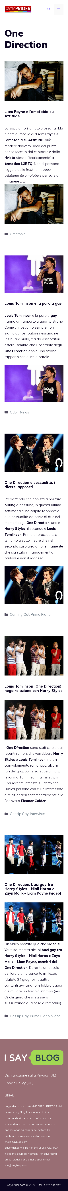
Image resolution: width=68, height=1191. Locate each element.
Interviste (37, 814)
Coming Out (19, 614)
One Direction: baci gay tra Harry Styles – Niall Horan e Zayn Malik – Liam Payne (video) (33, 888)
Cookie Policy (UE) (19, 1083)
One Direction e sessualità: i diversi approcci (30, 484)
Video (55, 1016)
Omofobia (18, 234)
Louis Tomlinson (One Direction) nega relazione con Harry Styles (34, 688)
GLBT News (19, 412)
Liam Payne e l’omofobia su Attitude (29, 113)
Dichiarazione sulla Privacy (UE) (30, 1075)
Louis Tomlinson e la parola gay (33, 303)
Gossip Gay (19, 814)
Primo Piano (41, 614)
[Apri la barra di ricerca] (49, 9)
